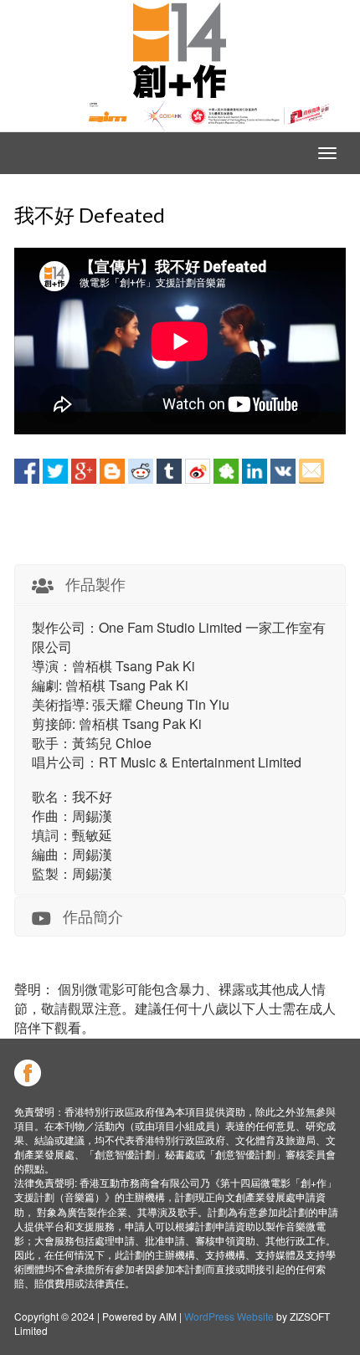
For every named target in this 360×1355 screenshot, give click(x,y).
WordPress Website (229, 1316)
